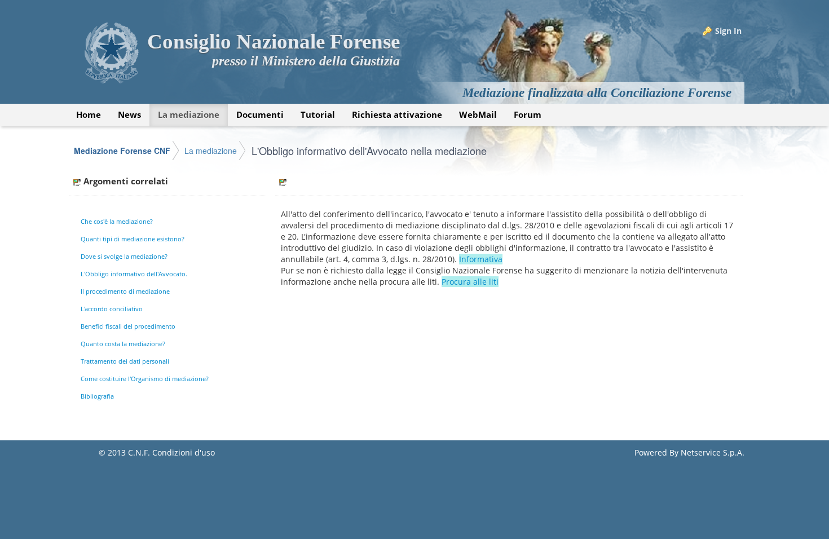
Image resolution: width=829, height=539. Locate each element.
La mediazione (210, 150)
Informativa (480, 259)
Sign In (728, 30)
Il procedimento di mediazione (125, 291)
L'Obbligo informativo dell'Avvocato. (134, 274)
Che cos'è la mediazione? (117, 221)
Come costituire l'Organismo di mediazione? (145, 378)
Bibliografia (97, 396)
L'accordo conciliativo (112, 308)
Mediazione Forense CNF (122, 150)
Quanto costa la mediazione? (123, 343)
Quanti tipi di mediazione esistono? (132, 239)
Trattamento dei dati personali (125, 361)
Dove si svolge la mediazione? (124, 256)
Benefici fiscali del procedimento (128, 326)
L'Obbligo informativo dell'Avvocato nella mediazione (369, 150)
